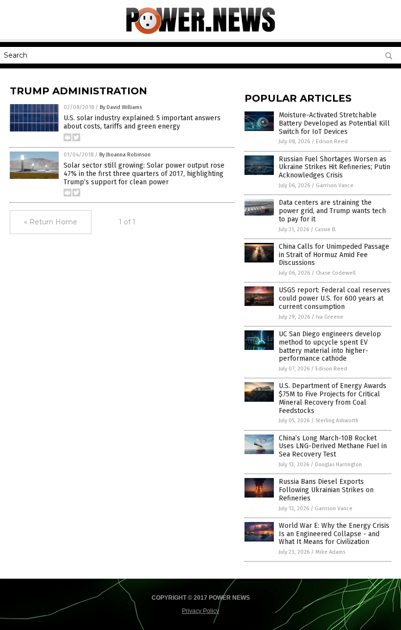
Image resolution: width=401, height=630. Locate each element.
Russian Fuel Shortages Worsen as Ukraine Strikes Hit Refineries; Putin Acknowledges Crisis (334, 167)
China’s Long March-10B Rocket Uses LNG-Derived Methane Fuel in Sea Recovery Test (333, 446)
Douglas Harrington (338, 464)
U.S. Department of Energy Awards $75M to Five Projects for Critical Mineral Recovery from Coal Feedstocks (332, 398)
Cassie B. (325, 229)
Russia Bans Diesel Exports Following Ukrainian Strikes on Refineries (326, 490)
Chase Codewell (336, 273)
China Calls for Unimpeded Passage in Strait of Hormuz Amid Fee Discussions (334, 254)
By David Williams (121, 107)
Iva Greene (329, 317)
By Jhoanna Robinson (125, 155)
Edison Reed (332, 141)
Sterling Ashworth (336, 420)
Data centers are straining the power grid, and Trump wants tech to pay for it (332, 210)
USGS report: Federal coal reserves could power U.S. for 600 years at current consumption (334, 298)
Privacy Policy (200, 611)
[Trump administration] (200, 32)
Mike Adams (330, 552)
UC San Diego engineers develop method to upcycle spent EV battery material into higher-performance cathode (330, 346)
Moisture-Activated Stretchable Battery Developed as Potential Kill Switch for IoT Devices (334, 123)
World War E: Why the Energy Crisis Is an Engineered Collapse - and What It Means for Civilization (334, 533)
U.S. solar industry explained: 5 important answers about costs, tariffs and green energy (142, 122)
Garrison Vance (335, 185)
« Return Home (50, 221)
